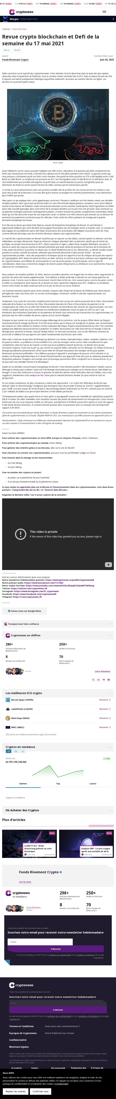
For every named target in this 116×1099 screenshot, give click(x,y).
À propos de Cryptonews (23, 1033)
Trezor (93, 452)
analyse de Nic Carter (40, 375)
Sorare (55, 481)
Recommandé (58, 1068)
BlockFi (71, 448)
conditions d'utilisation (85, 955)
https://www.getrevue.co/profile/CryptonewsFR (70, 580)
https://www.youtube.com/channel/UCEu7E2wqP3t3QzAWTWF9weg (60, 585)
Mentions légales (19, 1046)
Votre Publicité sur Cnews (59, 1033)
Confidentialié (61, 1084)
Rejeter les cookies (16, 1091)
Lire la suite (25, 881)
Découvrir (103, 700)
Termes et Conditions (21, 1026)
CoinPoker (45, 477)
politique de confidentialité (60, 955)
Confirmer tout (40, 1091)
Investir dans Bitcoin (55, 490)
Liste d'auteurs (102, 671)
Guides (34, 1068)
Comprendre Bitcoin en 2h (25, 490)
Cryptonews (6, 29)
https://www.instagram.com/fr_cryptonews (36, 591)
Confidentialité (17, 1039)
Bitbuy (59, 443)
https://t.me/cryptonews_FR (27, 597)
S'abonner (56, 949)
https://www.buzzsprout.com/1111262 (43, 582)
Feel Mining (16, 463)
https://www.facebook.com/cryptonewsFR (34, 594)
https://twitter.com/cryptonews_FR (29, 588)
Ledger (83, 452)
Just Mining (16, 467)
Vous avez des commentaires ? (62, 1026)
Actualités (16, 1068)
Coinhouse (93, 438)
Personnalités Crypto (19, 29)
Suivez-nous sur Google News (26, 611)
